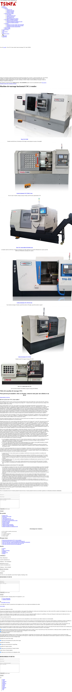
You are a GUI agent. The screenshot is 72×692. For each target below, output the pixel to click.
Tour (3, 549)
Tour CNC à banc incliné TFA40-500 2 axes (24, 247)
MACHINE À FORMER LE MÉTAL (11, 19)
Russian (3, 685)
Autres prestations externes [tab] (5, 632)
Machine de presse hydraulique (7, 524)
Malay (3, 688)
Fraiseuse (6, 8)
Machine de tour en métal (9, 13)
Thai (3, 689)
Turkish (3, 684)
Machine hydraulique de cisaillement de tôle (10, 526)
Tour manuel (4, 517)
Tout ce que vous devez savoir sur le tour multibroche (11, 544)
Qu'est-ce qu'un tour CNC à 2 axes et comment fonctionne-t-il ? (13, 541)
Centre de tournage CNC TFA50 (24, 356)
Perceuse (3, 553)
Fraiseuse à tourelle (5, 523)
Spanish (3, 682)
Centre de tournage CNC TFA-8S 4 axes (24, 302)
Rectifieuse (6, 23)
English (3, 679)
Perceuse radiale (7, 28)
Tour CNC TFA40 (24, 139)
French (3, 686)
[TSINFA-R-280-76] (8, 6)
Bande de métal (7, 27)
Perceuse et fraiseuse (6, 522)
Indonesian (4, 687)
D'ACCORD (2, 606)
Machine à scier (5, 552)
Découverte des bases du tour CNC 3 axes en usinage (11, 540)
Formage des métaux (6, 550)
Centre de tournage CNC (6, 518)
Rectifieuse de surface (6, 521)
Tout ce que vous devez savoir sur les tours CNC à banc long (13, 543)
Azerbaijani (4, 681)
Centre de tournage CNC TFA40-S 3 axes (24, 193)
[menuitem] (37, 6)
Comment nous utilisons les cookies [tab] (6, 609)
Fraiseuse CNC (5, 515)
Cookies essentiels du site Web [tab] (5, 616)
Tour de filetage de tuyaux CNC (8, 519)
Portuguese (4, 683)
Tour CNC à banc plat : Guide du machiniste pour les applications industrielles (16, 542)
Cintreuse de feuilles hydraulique (8, 525)
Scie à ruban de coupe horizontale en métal (9, 520)
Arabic (3, 680)
